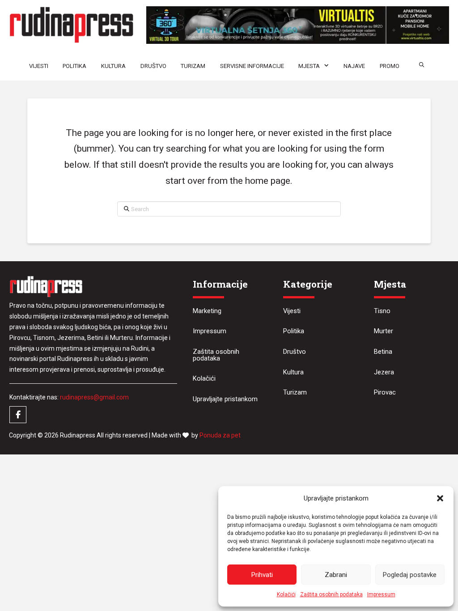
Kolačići (286, 594)
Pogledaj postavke (410, 575)
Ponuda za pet (220, 435)
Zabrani (336, 575)
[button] (440, 498)
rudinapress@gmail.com (94, 397)
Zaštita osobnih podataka (331, 594)
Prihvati (262, 575)
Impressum (381, 594)
